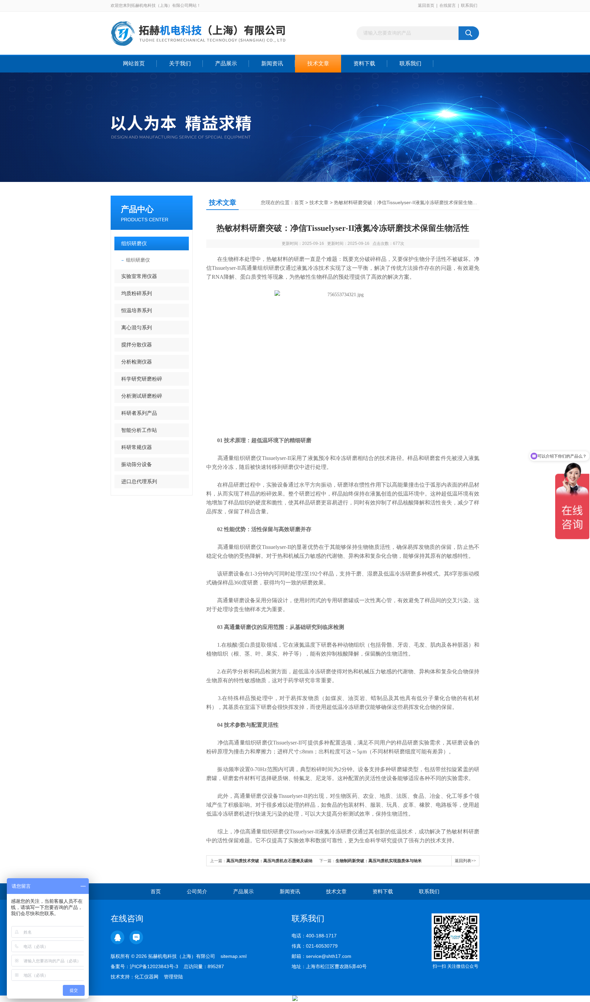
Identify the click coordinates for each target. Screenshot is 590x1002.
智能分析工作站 (139, 430)
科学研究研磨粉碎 (141, 379)
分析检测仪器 (136, 362)
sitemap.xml (234, 956)
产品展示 (226, 63)
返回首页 (426, 5)
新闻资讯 (272, 63)
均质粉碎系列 (136, 293)
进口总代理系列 (139, 481)
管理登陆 (173, 976)
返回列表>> (465, 860)
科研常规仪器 (136, 447)
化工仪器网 (146, 976)
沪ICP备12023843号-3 (154, 966)
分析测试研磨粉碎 (141, 396)
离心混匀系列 (136, 327)
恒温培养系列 (136, 310)
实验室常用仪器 (139, 276)
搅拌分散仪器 (136, 344)
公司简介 (197, 891)
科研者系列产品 (139, 413)
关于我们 (180, 63)
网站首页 (134, 63)
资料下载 (364, 63)
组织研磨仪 (134, 243)
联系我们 (469, 5)
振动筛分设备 (136, 464)
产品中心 (137, 209)
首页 (299, 202)
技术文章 (318, 63)
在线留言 (447, 5)
